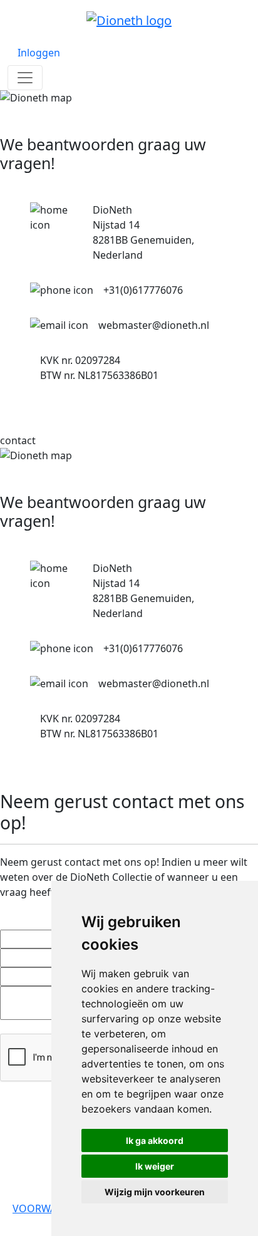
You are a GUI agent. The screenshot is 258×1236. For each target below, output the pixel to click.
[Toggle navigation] (25, 77)
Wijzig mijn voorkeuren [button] (155, 1192)
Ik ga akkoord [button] (154, 1140)
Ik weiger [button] (154, 1166)
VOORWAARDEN (51, 1208)
